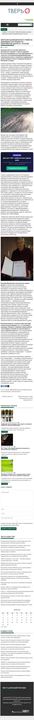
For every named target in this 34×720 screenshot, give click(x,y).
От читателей (11, 32)
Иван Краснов (14, 422)
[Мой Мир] (6, 386)
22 (3, 622)
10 (12, 617)
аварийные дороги (17, 389)
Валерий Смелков (27, 389)
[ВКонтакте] (2, 386)
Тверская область (16, 391)
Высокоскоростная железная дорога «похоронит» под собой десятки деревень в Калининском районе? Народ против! (16, 653)
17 (12, 620)
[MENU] (7, 25)
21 (31, 620)
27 (26, 622)
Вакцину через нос (7, 396)
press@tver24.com (17, 704)
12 (21, 617)
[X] (8, 386)
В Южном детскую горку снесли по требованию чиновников (16, 582)
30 (7, 624)
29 (3, 624)
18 (17, 620)
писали (27, 84)
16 (7, 620)
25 (17, 622)
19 (21, 620)
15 (3, 620)
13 (26, 617)
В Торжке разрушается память (18, 644)
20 (26, 620)
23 (7, 622)
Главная (4, 32)
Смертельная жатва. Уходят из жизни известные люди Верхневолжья (25, 398)
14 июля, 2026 (5, 446)
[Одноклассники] (4, 386)
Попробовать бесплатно (17, 168)
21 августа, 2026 (6, 422)
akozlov (12, 446)
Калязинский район (6, 391)
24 (12, 622)
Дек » (5, 626)
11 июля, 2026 (5, 472)
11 (17, 617)
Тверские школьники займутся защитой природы (13, 604)
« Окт (2, 626)
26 (21, 622)
